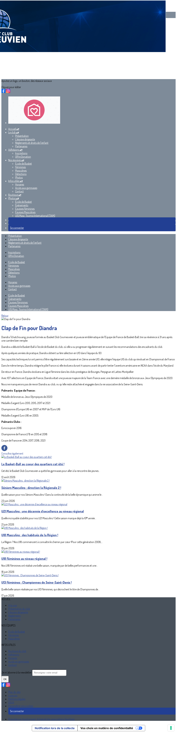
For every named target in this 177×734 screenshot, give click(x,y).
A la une (12, 605)
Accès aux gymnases (26, 188)
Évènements (21, 205)
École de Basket (23, 201)
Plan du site (14, 692)
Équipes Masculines (25, 212)
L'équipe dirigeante (25, 139)
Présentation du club (19, 608)
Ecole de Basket (23, 163)
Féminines (20, 167)
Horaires (19, 184)
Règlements (14, 615)
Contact (19, 191)
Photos (19, 177)
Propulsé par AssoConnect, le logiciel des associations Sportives (41, 719)
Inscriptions (21, 153)
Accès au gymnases (18, 661)
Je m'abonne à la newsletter (16, 672)
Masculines (21, 170)
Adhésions (13, 654)
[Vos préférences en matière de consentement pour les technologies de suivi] (171, 728)
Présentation (22, 136)
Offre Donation (23, 156)
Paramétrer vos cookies (20, 706)
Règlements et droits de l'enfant (31, 143)
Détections (20, 174)
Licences (12, 695)
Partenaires (21, 146)
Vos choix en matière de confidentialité (106, 728)
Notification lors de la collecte (55, 728)
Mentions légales (16, 699)
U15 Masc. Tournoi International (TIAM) (35, 215)
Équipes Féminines (25, 208)
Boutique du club (17, 651)
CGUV (11, 702)
